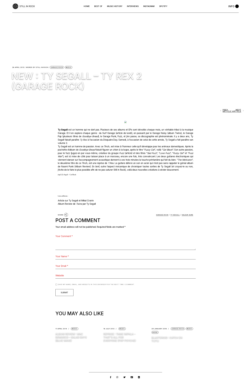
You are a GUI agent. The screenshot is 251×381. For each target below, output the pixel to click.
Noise (155, 332)
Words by (37, 67)
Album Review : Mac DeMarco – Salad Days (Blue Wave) (71, 337)
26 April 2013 (18, 67)
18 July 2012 (109, 329)
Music (68, 67)
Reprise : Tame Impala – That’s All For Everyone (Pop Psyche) (119, 337)
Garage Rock (57, 67)
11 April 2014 (61, 329)
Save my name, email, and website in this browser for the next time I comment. (96, 284)
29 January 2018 (159, 329)
